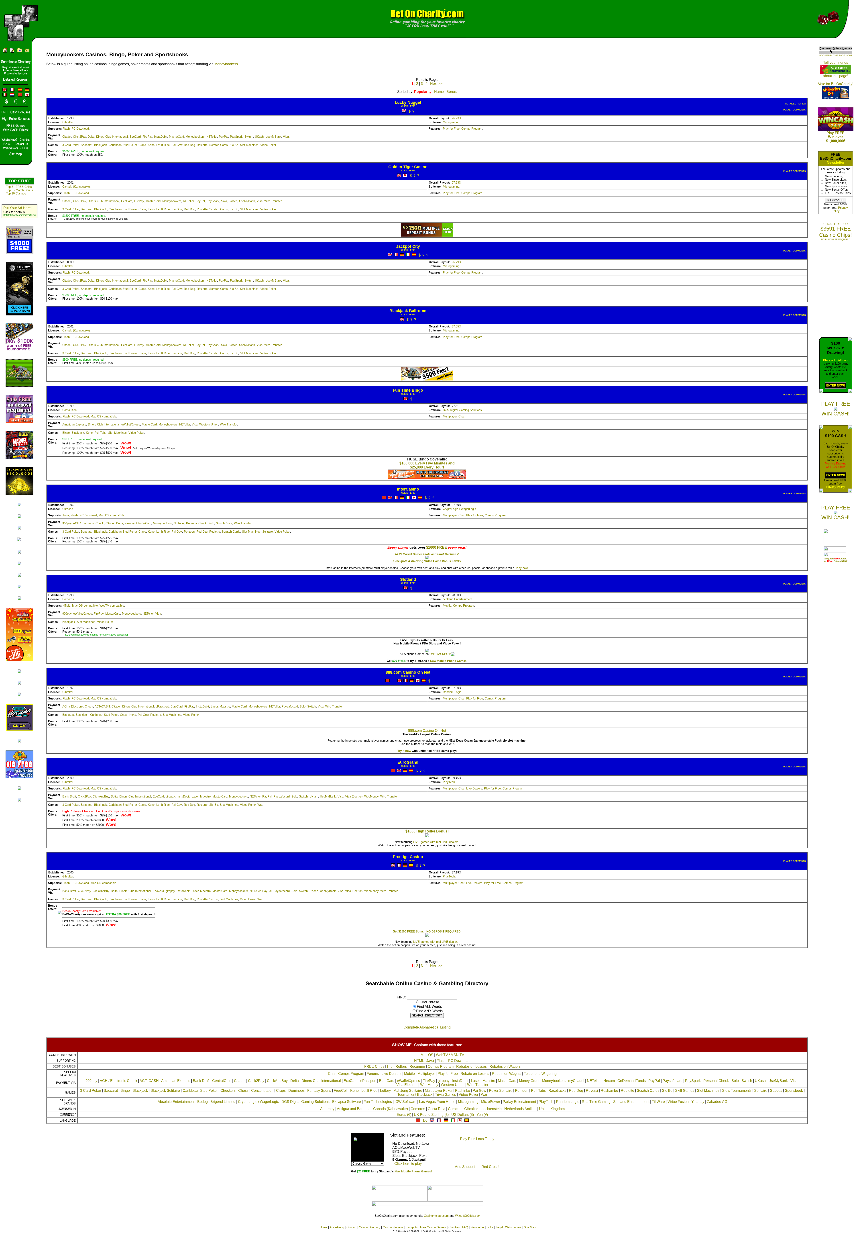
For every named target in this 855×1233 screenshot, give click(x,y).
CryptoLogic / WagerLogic (459, 509)
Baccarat (86, 145)
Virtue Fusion (678, 1102)
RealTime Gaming (596, 1102)
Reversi (592, 1090)
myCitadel (576, 1081)
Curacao (67, 509)
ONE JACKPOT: (440, 654)
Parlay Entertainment (519, 1102)
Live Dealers (474, 788)
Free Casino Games (433, 1227)
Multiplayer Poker (438, 1090)
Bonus (451, 92)
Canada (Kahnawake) (76, 186)
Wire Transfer (272, 201)
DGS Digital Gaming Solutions (462, 410)
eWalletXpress (130, 424)
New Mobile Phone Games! (448, 661)
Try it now (404, 750)
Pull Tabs (100, 432)
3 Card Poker (70, 145)
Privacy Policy (835, 487)
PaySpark (236, 136)
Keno (151, 145)
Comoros (68, 599)
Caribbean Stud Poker (123, 145)
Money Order (529, 1081)
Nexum (609, 1081)
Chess (243, 1090)
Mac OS (427, 1055)
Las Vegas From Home (437, 1102)
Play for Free (451, 128)
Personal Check (196, 523)
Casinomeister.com (436, 1215)
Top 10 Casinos (16, 193)
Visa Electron (353, 796)
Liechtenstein (491, 1109)
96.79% (457, 262)
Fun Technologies (378, 1102)
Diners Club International (112, 136)
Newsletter (836, 162)
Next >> (436, 84)
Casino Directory (369, 1227)
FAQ (465, 1227)
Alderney (327, 1109)
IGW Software (405, 1102)
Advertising (337, 1227)
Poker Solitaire (500, 1090)
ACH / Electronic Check (88, 523)
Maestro (225, 706)
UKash (259, 136)
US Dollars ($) (462, 1114)
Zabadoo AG (717, 1102)
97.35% (457, 326)
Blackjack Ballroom (835, 360)
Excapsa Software (346, 1102)
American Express (74, 424)
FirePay (147, 136)
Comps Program (471, 128)
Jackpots (412, 1227)
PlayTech (449, 782)
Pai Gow (176, 145)
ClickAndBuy (101, 796)
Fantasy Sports (319, 1090)
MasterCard (176, 136)
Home (323, 1227)
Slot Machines (249, 145)
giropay (170, 796)
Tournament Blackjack (414, 1094)
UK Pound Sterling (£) (431, 1114)
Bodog (202, 1102)
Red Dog (189, 145)
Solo (224, 201)
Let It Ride (163, 145)
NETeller (211, 136)
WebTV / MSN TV (450, 1055)
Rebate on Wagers (506, 1074)
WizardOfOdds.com (467, 1215)
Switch (248, 136)
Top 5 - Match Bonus (19, 190)
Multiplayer (450, 416)
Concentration (262, 1090)
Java (66, 515)
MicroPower (490, 1102)
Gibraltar (67, 122)
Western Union (208, 424)
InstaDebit (160, 136)
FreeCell (341, 1090)
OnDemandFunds (631, 1081)
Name (439, 92)
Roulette (202, 145)
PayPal (223, 136)
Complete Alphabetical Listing (427, 1027)
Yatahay (697, 1102)
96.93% (457, 118)
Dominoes (296, 1090)
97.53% (457, 182)
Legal (499, 1227)
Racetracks (557, 1090)
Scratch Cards (218, 145)
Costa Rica (69, 410)
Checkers (228, 1090)
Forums (373, 1074)
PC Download (80, 128)
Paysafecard (290, 706)
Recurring (417, 1066)
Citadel (66, 136)
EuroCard (177, 706)
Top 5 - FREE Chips (19, 186)
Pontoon (189, 531)
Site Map (529, 1227)
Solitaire (267, 531)
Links (490, 1227)
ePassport (162, 706)
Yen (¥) (482, 1114)
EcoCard (135, 136)
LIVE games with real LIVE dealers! (436, 842)
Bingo (66, 432)
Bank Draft (69, 796)
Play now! (522, 568)
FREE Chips (374, 1066)
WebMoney (371, 796)
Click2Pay (79, 136)
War (259, 804)
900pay (66, 523)
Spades (776, 1090)
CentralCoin (221, 1081)
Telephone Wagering (540, 1074)
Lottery (385, 1090)
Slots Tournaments (736, 1090)
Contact (351, 1227)
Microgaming (451, 122)
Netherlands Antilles (520, 1109)
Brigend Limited (222, 1102)
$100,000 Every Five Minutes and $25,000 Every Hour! (427, 465)
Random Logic (452, 692)
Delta (91, 136)
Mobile (447, 605)
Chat (461, 416)
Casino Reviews (393, 1227)
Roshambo (609, 1090)
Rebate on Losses (474, 1074)
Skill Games (684, 1090)
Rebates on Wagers (505, 1066)
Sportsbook (794, 1090)
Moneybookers (226, 64)
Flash (66, 128)
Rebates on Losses (471, 1066)
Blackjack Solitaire (165, 1090)
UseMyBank (273, 136)
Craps (142, 145)
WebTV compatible (112, 605)
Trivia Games (445, 1094)
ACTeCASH (102, 706)
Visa (286, 136)
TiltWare (658, 1102)
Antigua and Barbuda (353, 1109)
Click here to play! (408, 1164)
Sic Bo (234, 145)
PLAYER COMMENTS (794, 109)
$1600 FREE (436, 547)
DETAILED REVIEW (795, 103)
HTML (66, 605)
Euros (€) (404, 1114)
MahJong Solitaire (407, 1090)
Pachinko (462, 1090)
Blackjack (100, 145)
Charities (454, 1227)
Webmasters (513, 1227)
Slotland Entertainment (457, 599)
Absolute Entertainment (176, 1102)
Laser (214, 706)
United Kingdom (552, 1109)
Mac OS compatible (103, 416)
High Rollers (397, 1066)
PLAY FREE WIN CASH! (835, 409)
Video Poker (268, 145)
